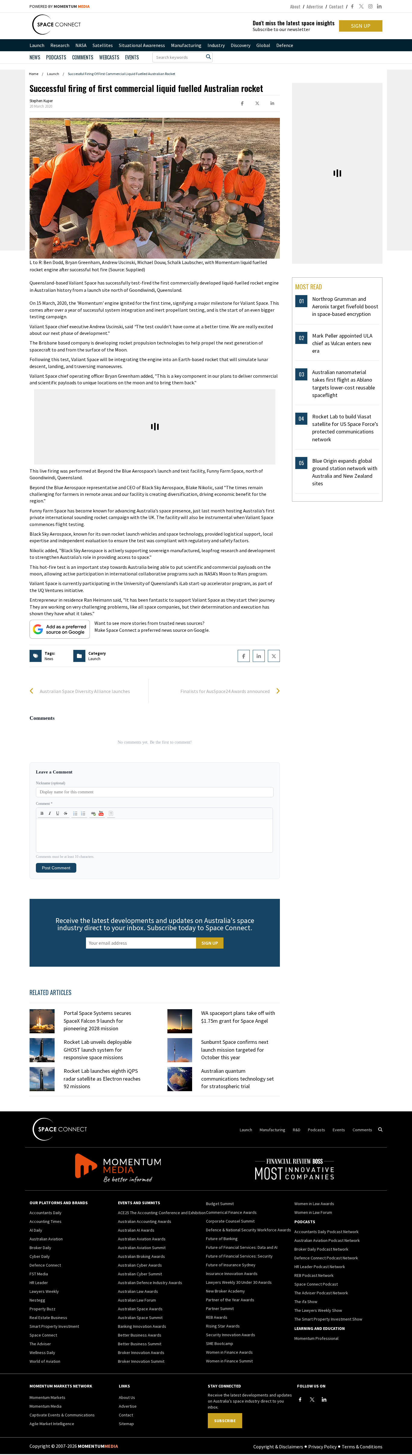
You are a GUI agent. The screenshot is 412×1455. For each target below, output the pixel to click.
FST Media (39, 1274)
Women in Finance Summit (229, 1361)
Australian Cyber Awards (140, 1265)
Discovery (240, 45)
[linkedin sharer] (272, 103)
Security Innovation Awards (230, 1334)
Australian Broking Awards (141, 1256)
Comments (82, 57)
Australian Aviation (46, 1239)
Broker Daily (40, 1247)
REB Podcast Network (314, 1275)
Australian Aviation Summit (142, 1247)
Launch (37, 45)
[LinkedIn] (324, 1400)
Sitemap (126, 1423)
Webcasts (109, 57)
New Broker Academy (225, 1291)
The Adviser (40, 1343)
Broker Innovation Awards (141, 1352)
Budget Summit (220, 1203)
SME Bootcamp (219, 1343)
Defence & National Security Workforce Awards (248, 1230)
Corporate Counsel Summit (230, 1221)
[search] (208, 56)
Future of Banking (222, 1238)
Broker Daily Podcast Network (321, 1249)
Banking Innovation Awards (142, 1326)
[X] (312, 1400)
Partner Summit (220, 1308)
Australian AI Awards (136, 1230)
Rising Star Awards (223, 1326)
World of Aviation (45, 1361)
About (295, 6)
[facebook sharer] (242, 103)
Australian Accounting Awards (144, 1221)
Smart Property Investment (54, 1326)
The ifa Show (305, 1301)
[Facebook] (300, 1400)
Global (263, 45)
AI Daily (36, 1230)
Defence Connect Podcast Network (326, 1258)
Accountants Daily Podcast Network (326, 1231)
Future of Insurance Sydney (230, 1265)
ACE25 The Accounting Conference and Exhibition (162, 1212)
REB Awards (216, 1317)
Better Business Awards (139, 1335)
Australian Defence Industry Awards (150, 1282)
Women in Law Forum (313, 1212)
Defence (284, 45)
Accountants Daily (46, 1212)
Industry (216, 45)
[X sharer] (257, 103)
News (35, 57)
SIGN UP (360, 25)
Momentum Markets (47, 1397)
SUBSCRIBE (225, 1420)
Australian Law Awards (138, 1291)
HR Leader (39, 1282)
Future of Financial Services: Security (239, 1256)
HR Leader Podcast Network (319, 1266)
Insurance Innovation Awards (232, 1273)
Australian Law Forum (137, 1300)
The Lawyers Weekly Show (318, 1310)
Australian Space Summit (140, 1317)
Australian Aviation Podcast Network (327, 1240)
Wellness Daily (42, 1352)
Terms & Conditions (362, 1446)
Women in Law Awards (314, 1203)
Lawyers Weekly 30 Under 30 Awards (239, 1282)
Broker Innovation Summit (141, 1361)
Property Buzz (42, 1309)
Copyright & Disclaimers (278, 1446)
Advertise (314, 6)
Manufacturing (186, 45)
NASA (81, 45)
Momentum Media (46, 1406)
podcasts (56, 57)
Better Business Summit (139, 1343)
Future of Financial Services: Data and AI (241, 1247)
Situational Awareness (142, 45)
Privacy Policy (322, 1446)
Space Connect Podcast (316, 1284)
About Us (127, 1397)
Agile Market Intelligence (52, 1423)
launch (94, 658)
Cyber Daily (40, 1256)
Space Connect (43, 1335)
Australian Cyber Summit (140, 1274)
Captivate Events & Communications (62, 1415)
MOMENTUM (72, 6)
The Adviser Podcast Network (321, 1293)
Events (132, 57)
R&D (296, 1129)
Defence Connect (45, 1265)
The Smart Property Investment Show (328, 1319)
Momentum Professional (316, 1338)
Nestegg (37, 1300)
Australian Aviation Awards (142, 1239)
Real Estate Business (48, 1317)
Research (59, 45)
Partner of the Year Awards (230, 1299)
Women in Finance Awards (229, 1352)
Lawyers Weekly (44, 1291)
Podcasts (316, 1129)
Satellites (103, 45)
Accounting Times (46, 1221)
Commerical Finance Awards (231, 1212)
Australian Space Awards (140, 1309)
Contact (336, 6)
